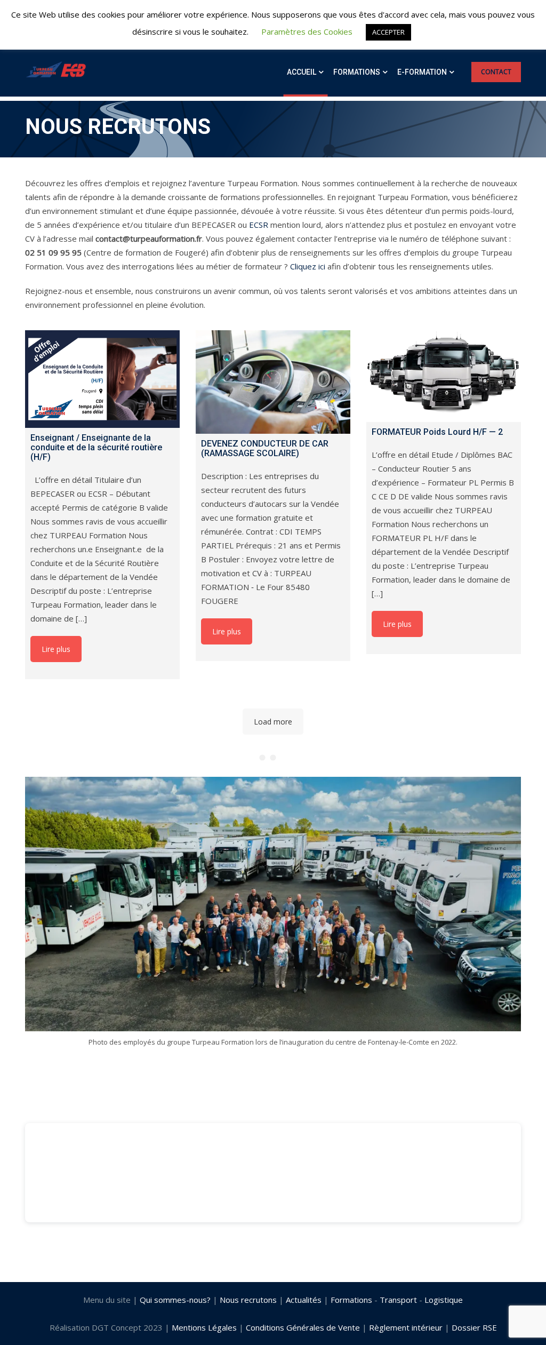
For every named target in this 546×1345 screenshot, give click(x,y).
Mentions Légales (204, 1327)
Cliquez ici (307, 266)
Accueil (301, 72)
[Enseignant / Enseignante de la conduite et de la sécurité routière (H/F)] (102, 379)
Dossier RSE (474, 1327)
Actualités (304, 1299)
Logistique (443, 1299)
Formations (356, 72)
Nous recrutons (248, 1299)
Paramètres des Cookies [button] (306, 31)
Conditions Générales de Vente (303, 1327)
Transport (398, 1299)
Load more (273, 722)
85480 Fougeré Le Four (68, 1236)
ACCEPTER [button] (388, 32)
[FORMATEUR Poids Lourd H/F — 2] (443, 376)
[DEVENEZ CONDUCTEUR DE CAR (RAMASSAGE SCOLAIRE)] (273, 382)
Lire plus (56, 649)
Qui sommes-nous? (175, 1299)
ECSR (258, 224)
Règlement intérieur (406, 1327)
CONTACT (496, 71)
